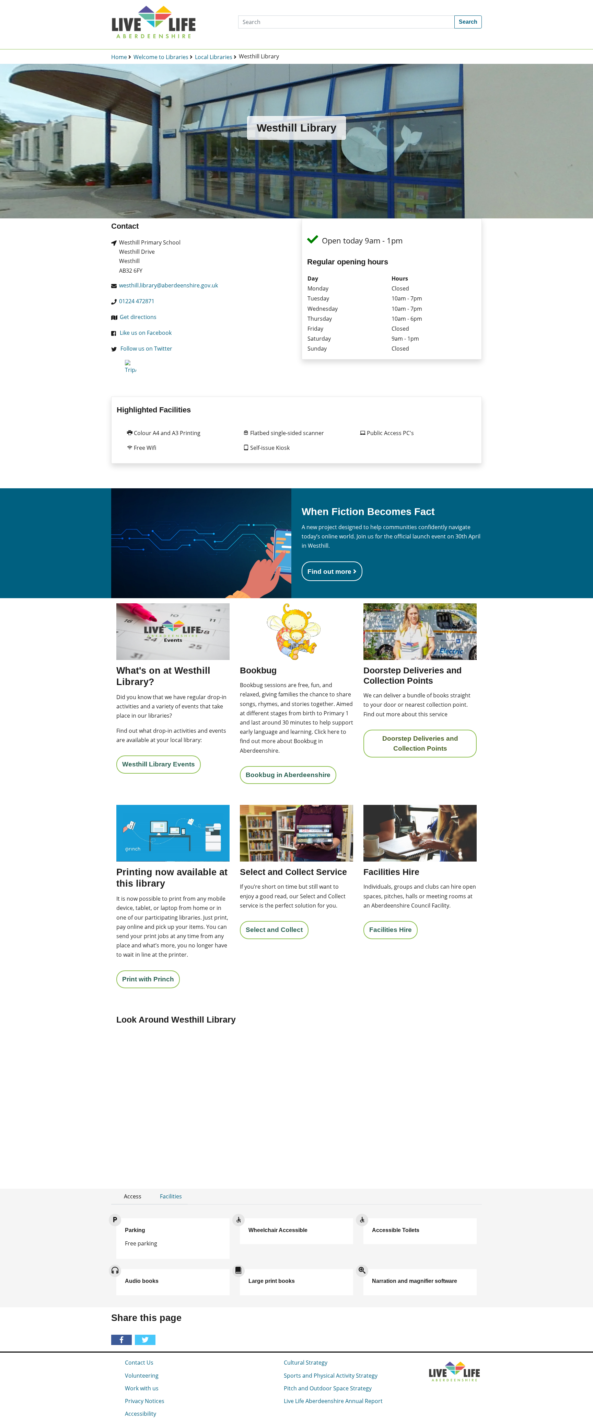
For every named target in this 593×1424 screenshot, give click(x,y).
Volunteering (142, 1375)
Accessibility (140, 1413)
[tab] (129, 1196)
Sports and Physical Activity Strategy (330, 1375)
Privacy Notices (144, 1401)
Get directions (138, 317)
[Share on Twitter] (146, 1340)
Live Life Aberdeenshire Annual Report (333, 1401)
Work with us (142, 1388)
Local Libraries (213, 57)
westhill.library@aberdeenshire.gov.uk (168, 285)
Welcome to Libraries (160, 57)
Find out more (330, 571)
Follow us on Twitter (146, 348)
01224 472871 (136, 301)
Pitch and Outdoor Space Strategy (328, 1388)
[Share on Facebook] (122, 1340)
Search (468, 22)
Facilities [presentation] (171, 1196)
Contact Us (139, 1362)
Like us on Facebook (146, 333)
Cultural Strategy (305, 1362)
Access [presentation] (132, 1196)
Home (119, 57)
